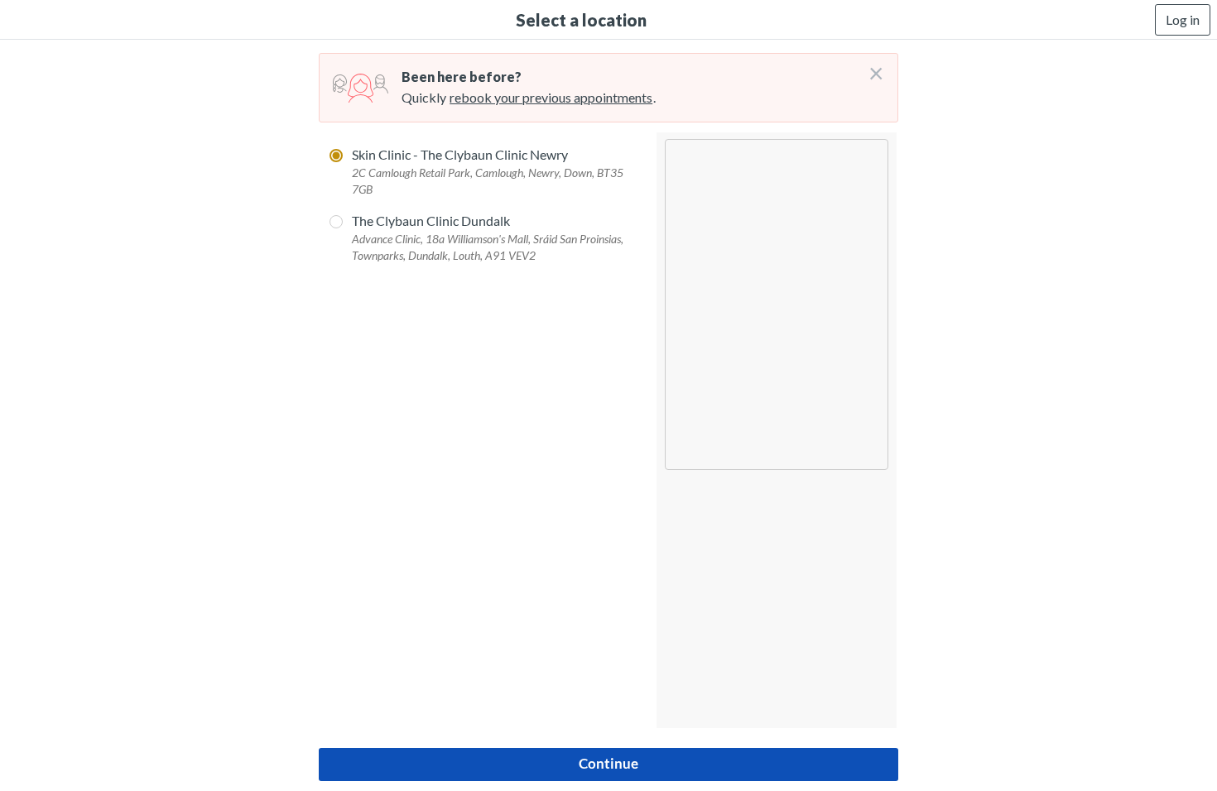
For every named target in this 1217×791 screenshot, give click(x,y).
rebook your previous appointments (551, 97)
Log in (1183, 19)
